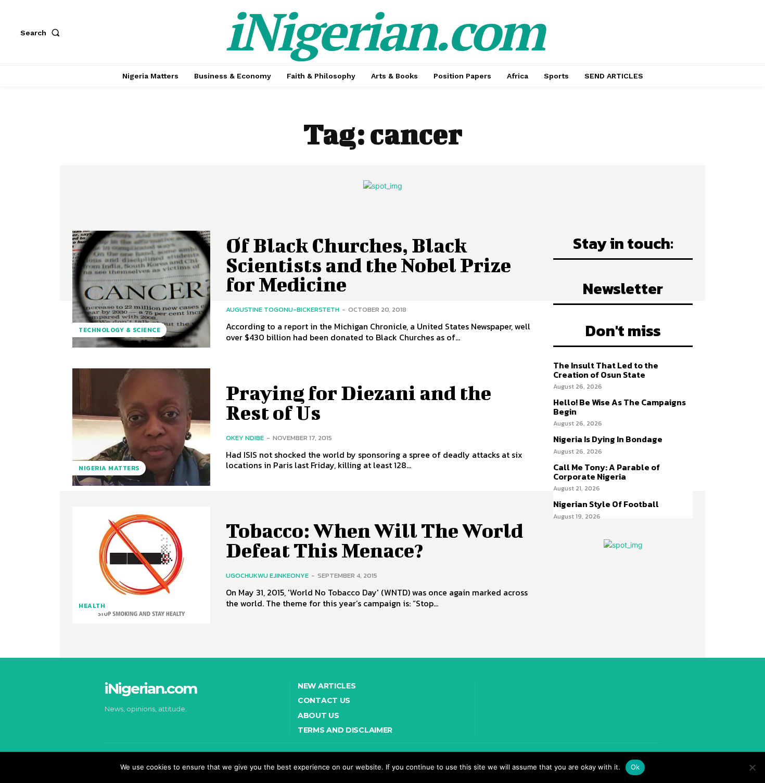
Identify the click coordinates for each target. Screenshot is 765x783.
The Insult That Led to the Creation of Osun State (605, 370)
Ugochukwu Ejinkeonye (267, 575)
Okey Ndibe (245, 438)
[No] (752, 767)
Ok (635, 767)
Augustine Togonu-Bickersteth (282, 309)
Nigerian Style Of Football (606, 504)
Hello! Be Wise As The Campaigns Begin (619, 407)
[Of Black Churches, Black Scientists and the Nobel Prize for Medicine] (141, 289)
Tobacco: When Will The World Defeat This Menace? (374, 540)
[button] (42, 33)
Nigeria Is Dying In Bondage (607, 439)
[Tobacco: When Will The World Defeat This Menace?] (141, 565)
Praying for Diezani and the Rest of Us (358, 402)
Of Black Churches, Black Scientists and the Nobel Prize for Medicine (368, 265)
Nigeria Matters (109, 468)
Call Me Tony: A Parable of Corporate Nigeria (606, 472)
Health (92, 606)
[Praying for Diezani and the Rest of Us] (141, 426)
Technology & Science (119, 330)
